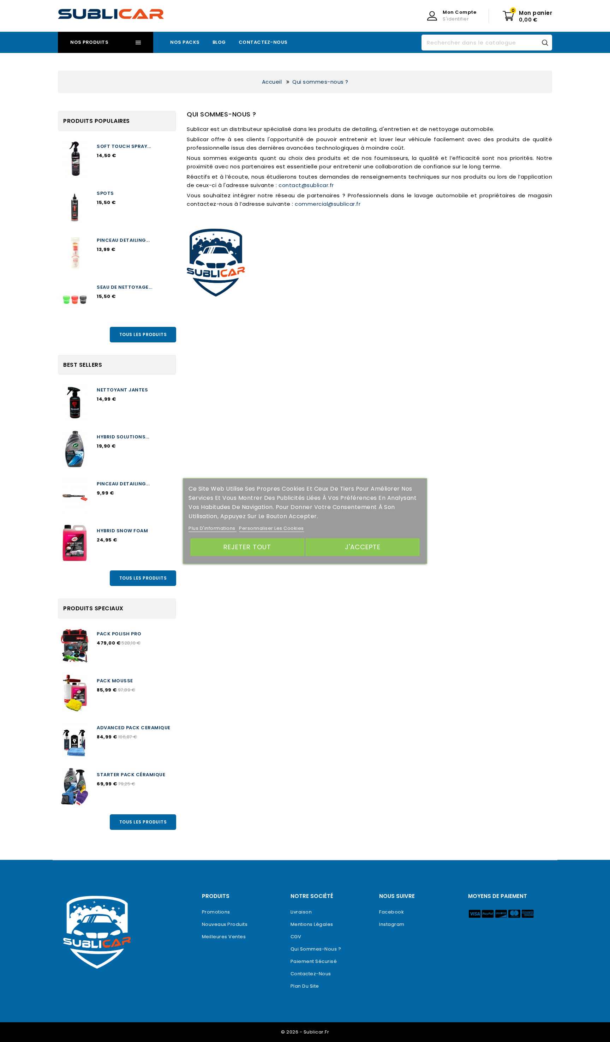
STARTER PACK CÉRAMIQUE (131, 774)
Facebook (391, 912)
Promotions (216, 912)
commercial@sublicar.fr (327, 204)
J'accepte (363, 547)
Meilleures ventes (224, 936)
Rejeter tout (247, 547)
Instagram (392, 924)
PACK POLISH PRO (119, 633)
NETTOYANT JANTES (122, 390)
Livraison (301, 912)
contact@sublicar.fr (306, 185)
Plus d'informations (213, 528)
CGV (296, 936)
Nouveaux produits (225, 924)
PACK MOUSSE (115, 680)
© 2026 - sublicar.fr (305, 1032)
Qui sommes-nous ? (316, 949)
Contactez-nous (263, 42)
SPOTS (105, 193)
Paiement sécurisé (314, 961)
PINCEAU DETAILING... (123, 240)
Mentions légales (312, 924)
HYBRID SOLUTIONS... (123, 436)
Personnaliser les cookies (271, 528)
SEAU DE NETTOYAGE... (124, 287)
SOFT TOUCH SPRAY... (124, 146)
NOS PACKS (185, 42)
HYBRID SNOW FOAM (122, 530)
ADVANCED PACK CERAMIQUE (134, 727)
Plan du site (305, 986)
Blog (219, 42)
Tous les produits (143, 334)
